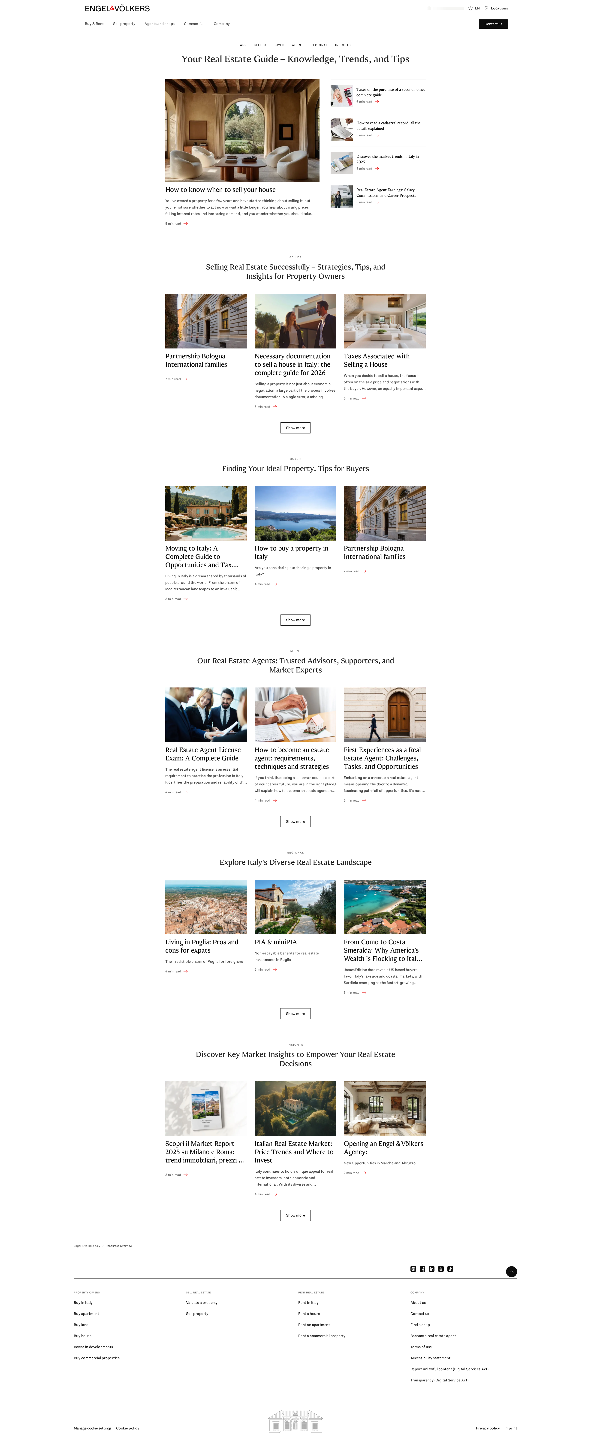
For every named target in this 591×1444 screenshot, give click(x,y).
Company (222, 23)
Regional (319, 45)
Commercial (194, 23)
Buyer (279, 45)
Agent (297, 45)
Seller (260, 45)
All (243, 45)
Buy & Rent (94, 23)
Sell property (124, 23)
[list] (295, 351)
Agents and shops (160, 23)
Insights (343, 45)
